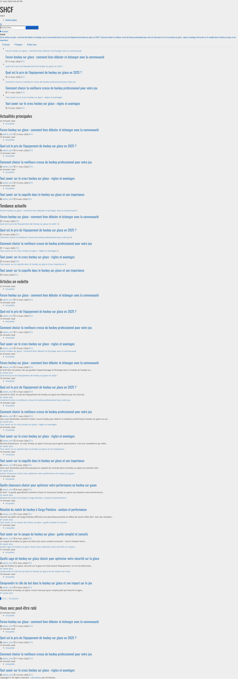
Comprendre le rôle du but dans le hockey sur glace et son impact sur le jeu (35, 571)
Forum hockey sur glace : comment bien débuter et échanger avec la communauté (28, 37)
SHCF (6, 9)
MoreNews (36, 677)
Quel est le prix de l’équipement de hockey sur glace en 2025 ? (79, 37)
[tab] (6, 44)
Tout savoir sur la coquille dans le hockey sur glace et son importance (42, 194)
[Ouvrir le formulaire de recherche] (1, 24)
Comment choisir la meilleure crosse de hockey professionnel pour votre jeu (127, 37)
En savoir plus (6, 372)
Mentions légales (11, 19)
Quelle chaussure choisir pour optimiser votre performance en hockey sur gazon (37, 473)
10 (10, 598)
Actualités (10, 123)
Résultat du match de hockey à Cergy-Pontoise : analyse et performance (33, 498)
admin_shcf (8, 134)
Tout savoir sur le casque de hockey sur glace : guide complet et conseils (33, 522)
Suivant (14, 598)
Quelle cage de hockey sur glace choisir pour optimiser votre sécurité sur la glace (37, 546)
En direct (5, 31)
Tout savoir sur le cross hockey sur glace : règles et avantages (175, 37)
